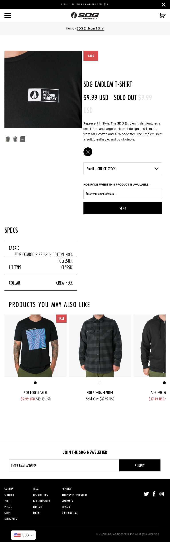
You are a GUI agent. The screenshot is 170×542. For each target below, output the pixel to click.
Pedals (8, 507)
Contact (37, 507)
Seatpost (9, 495)
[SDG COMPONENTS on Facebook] (154, 494)
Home (70, 28)
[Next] (77, 89)
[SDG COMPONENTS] (85, 15)
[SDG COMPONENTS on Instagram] (161, 494)
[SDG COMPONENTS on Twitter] (146, 494)
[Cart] (162, 15)
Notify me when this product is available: (116, 184)
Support (66, 489)
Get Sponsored (41, 501)
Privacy (66, 507)
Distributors (40, 495)
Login (36, 512)
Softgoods (10, 518)
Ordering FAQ (69, 512)
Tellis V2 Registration (74, 495)
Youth (7, 501)
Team (36, 489)
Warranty (67, 501)
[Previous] (8, 89)
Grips (7, 512)
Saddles (8, 489)
